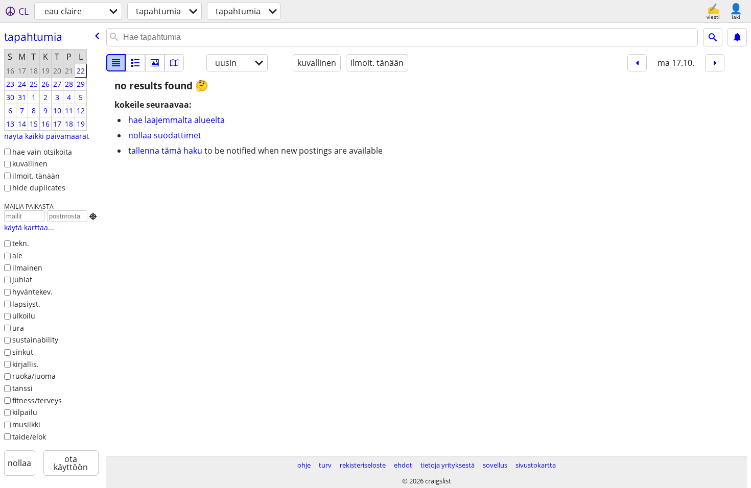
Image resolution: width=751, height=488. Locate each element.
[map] (174, 62)
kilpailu (24, 412)
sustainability (35, 340)
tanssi (22, 388)
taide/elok (29, 437)
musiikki (26, 424)
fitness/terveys (37, 400)
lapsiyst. (26, 304)
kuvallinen (30, 163)
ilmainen (27, 268)
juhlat (22, 279)
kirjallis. (25, 364)
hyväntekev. (32, 292)
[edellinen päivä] (637, 62)
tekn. (20, 243)
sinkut (22, 352)
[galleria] (155, 62)
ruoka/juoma (34, 376)
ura (18, 328)
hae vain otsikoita (42, 152)
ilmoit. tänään (36, 176)
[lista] (116, 62)
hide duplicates (38, 187)
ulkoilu (23, 316)
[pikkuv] (135, 62)
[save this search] (737, 37)
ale (17, 255)
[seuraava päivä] (714, 62)
